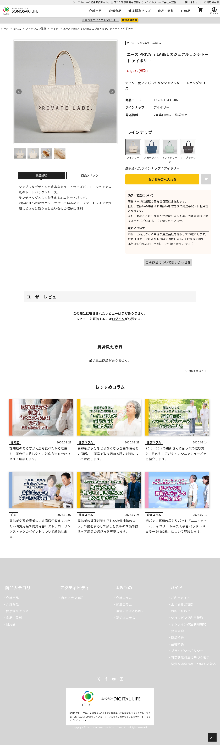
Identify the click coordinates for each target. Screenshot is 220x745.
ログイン (118, 319)
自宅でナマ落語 (72, 597)
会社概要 (177, 644)
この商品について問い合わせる (168, 262)
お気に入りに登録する (206, 179)
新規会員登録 (129, 20)
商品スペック (89, 175)
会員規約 (177, 631)
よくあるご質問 (182, 604)
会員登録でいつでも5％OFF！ (100, 20)
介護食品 (115, 10)
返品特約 (177, 637)
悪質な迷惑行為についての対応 (193, 664)
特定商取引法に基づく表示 (190, 657)
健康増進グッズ (139, 10)
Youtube (113, 679)
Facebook (106, 679)
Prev (19, 91)
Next (112, 91)
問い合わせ (191, 2)
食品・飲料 (166, 10)
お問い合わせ (180, 611)
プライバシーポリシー (187, 650)
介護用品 (95, 10)
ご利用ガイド (211, 2)
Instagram (121, 679)
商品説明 (41, 175)
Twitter (98, 679)
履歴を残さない (197, 371)
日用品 (185, 10)
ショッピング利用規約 (187, 617)
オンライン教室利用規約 (188, 624)
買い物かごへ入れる (162, 179)
